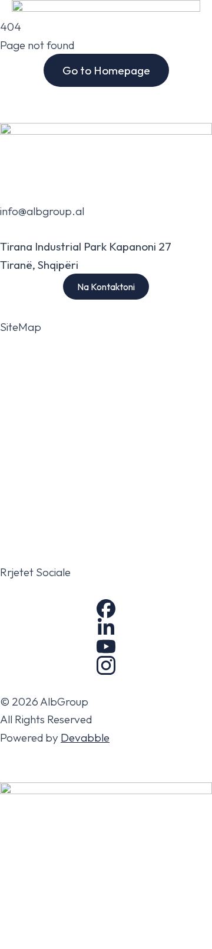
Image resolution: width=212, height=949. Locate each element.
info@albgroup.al (42, 211)
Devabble (85, 737)
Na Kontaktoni (106, 286)
